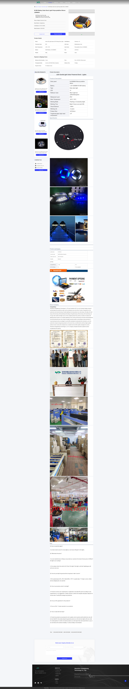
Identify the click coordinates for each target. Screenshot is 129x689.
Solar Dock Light (44, 6)
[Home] (38, 2)
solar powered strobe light (57, 632)
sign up (92, 676)
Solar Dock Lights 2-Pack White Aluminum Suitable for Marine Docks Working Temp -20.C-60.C (41, 131)
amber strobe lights (66, 632)
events (61, 2)
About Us (56, 2)
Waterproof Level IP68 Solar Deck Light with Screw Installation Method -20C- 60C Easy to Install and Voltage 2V (41, 152)
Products (50, 2)
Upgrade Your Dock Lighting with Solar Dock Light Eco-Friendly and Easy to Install (41, 89)
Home (45, 2)
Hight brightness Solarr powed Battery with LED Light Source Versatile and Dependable (41, 110)
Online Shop (67, 2)
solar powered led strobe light (76, 632)
